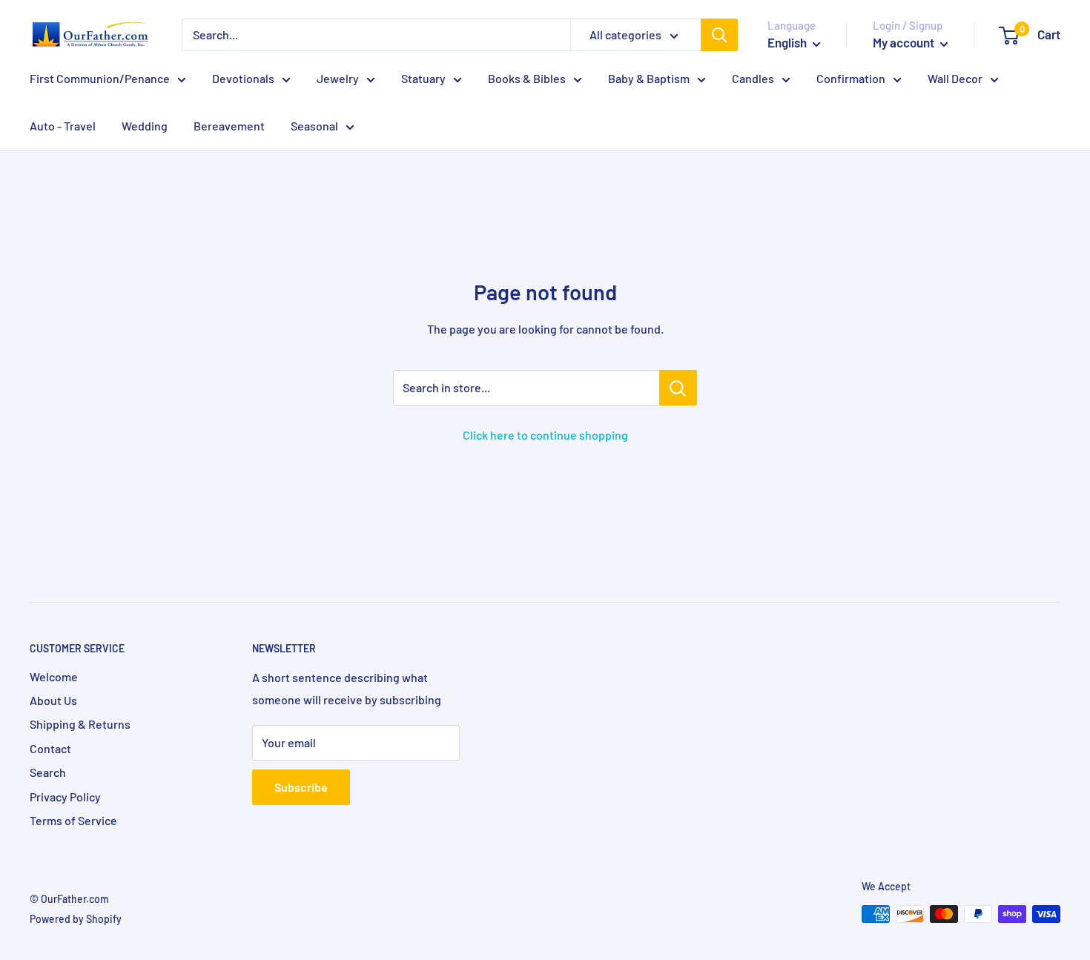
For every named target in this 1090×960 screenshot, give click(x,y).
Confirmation (850, 78)
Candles (753, 78)
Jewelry (338, 78)
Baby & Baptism (649, 78)
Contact (50, 748)
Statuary (423, 78)
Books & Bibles (527, 78)
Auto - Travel (63, 126)
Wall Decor (955, 78)
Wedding (145, 126)
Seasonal (314, 126)
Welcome (54, 676)
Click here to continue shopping (545, 435)
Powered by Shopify (76, 919)
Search (48, 772)
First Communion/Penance (100, 78)
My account (905, 42)
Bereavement (229, 126)
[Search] (719, 35)
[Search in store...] (678, 387)
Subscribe (301, 787)
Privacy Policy (65, 796)
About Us (53, 700)
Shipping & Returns (80, 724)
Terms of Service (73, 820)
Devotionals (243, 78)
